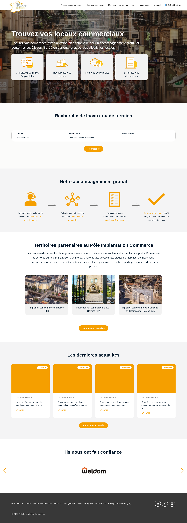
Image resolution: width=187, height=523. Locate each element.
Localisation (128, 133)
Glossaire (15, 503)
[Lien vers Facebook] (165, 504)
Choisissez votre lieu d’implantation (27, 74)
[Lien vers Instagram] (172, 504)
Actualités (26, 503)
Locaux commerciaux (42, 503)
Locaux (22, 135)
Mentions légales (85, 503)
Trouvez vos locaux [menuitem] (95, 5)
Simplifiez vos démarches (131, 74)
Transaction (81, 135)
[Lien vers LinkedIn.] (158, 504)
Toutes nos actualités (93, 425)
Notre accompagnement (65, 503)
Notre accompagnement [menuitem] (72, 5)
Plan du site (100, 503)
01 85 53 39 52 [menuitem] (174, 5)
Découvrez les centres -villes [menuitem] (121, 5)
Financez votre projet (97, 72)
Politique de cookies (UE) (119, 503)
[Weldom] (93, 470)
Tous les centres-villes (93, 328)
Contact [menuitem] (157, 5)
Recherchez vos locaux (62, 74)
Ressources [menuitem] (144, 5)
